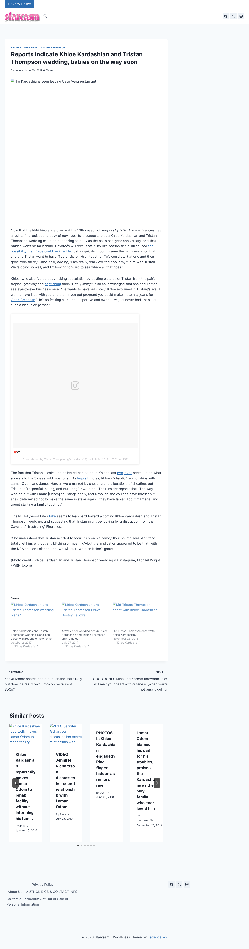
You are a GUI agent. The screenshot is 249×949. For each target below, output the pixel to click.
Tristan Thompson (52, 47)
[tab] (78, 845)
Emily (63, 814)
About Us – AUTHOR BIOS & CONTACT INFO (43, 892)
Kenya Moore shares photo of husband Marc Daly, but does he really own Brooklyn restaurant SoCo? (44, 681)
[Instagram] (241, 16)
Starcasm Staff (146, 820)
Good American (23, 300)
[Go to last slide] (15, 783)
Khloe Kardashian (24, 47)
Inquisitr (83, 478)
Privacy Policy (19, 4)
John (18, 70)
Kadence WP (158, 937)
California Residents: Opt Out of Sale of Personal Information (37, 901)
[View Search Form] (45, 16)
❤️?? (16, 452)
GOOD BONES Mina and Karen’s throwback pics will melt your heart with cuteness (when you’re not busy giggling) (130, 681)
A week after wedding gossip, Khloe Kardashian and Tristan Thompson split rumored (85, 634)
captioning (53, 284)
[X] (233, 16)
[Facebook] (226, 16)
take (52, 516)
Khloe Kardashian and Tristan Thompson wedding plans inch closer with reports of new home (31, 634)
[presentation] (25, 734)
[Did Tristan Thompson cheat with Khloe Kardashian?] (136, 615)
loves (128, 473)
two (120, 473)
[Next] (157, 783)
